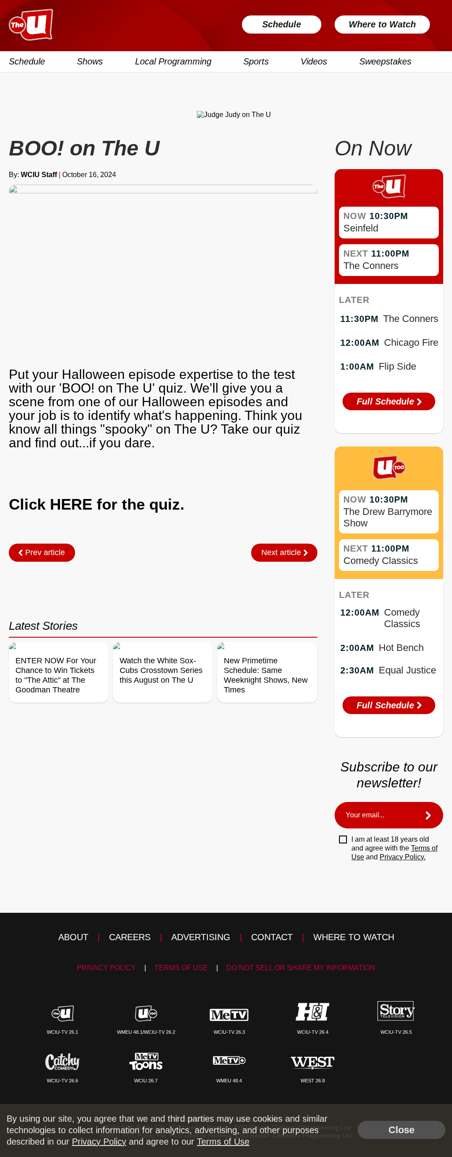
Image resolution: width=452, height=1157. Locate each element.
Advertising (200, 937)
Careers (130, 937)
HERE (71, 504)
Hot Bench (401, 647)
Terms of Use (181, 968)
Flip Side (397, 366)
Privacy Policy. (403, 857)
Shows (90, 61)
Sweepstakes (385, 61)
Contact (272, 937)
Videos (314, 61)
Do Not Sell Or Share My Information (300, 968)
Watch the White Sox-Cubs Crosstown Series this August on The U (161, 670)
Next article (282, 552)
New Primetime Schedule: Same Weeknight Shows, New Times (266, 675)
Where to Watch (382, 24)
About (73, 937)
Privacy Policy (106, 968)
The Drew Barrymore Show (387, 517)
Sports (256, 61)
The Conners (371, 265)
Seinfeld (360, 228)
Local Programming (173, 61)
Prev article (44, 552)
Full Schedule (387, 401)
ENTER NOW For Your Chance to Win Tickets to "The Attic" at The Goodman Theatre (55, 675)
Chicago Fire (411, 342)
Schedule (281, 24)
